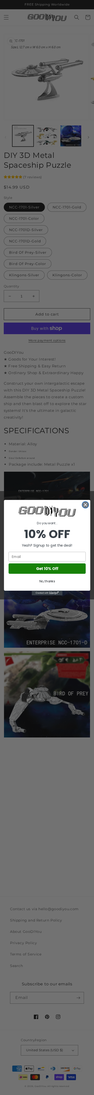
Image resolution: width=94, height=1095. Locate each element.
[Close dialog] (85, 504)
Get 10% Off (47, 568)
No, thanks (47, 581)
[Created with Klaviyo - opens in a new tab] (47, 593)
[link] (47, 511)
